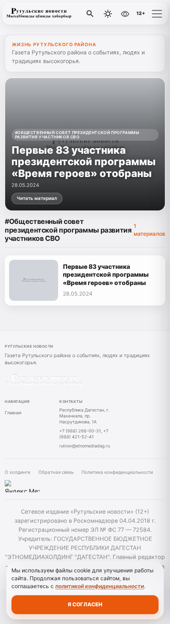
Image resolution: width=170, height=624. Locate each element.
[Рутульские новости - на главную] (39, 14)
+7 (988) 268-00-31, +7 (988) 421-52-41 (83, 434)
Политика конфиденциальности (117, 472)
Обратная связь (56, 472)
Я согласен (85, 604)
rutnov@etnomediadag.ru (84, 446)
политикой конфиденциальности (99, 586)
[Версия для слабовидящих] (125, 13)
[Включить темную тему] (107, 13)
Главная (13, 412)
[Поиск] (90, 13)
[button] (156, 13)
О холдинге (17, 472)
